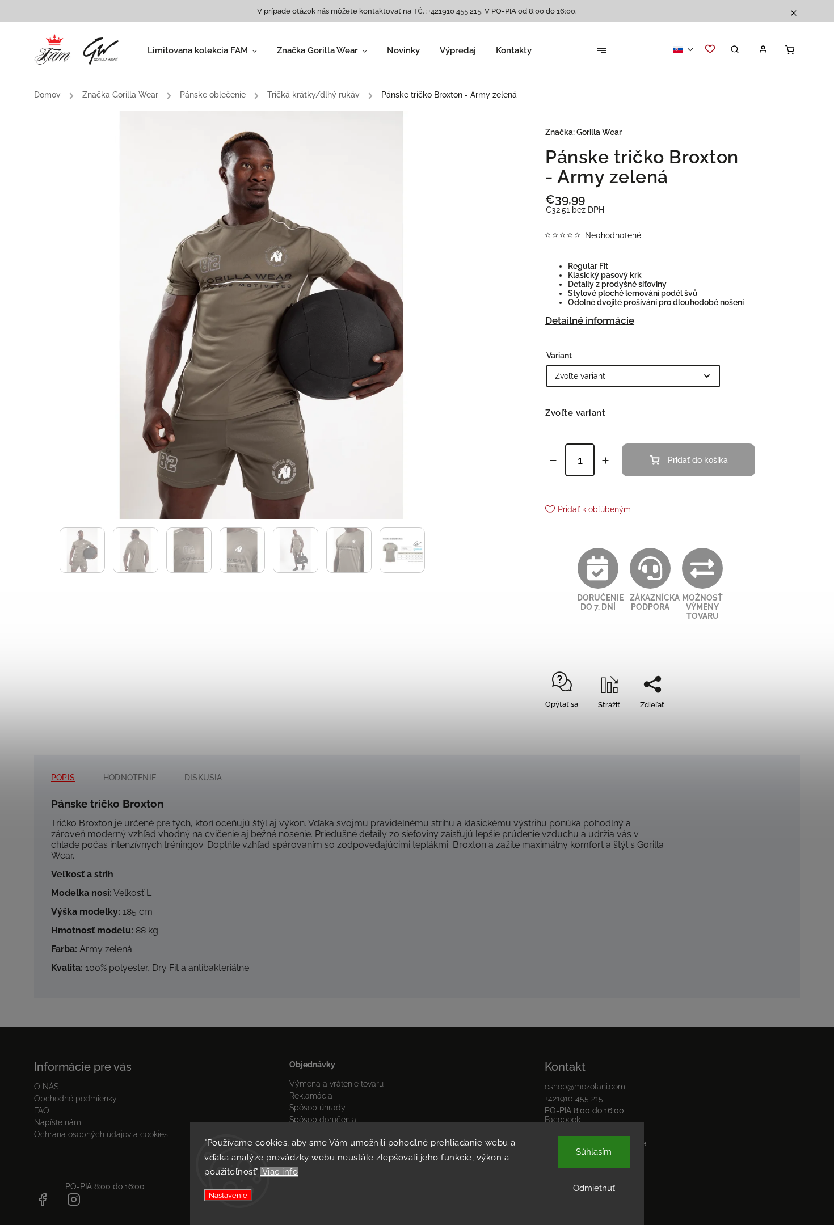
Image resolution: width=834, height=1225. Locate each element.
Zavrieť (717, 724)
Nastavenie (228, 1194)
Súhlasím (594, 1152)
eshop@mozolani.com (585, 1086)
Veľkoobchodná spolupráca (596, 1143)
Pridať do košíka (698, 459)
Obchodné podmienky (75, 1098)
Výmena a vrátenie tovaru (336, 1083)
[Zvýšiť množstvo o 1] (605, 460)
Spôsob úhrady (317, 1107)
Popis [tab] (63, 777)
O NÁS (46, 1086)
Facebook (562, 1119)
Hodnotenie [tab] (129, 777)
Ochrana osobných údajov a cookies (101, 1134)
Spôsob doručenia (322, 1119)
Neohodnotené (613, 235)
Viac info (279, 1172)
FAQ (41, 1110)
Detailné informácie (589, 320)
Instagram (563, 1131)
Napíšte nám (57, 1122)
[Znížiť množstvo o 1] (553, 460)
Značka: (583, 132)
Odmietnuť (594, 1188)
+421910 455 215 (574, 1098)
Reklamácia (310, 1095)
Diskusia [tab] (203, 777)
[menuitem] (212, 50)
